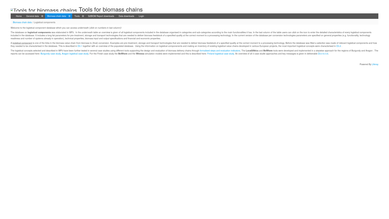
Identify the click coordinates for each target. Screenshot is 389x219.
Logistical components (44, 22)
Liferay (375, 64)
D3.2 (339, 45)
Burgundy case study (51, 53)
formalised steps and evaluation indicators (220, 50)
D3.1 (80, 45)
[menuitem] (19, 16)
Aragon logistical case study (75, 53)
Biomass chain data (22, 22)
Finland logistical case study (220, 53)
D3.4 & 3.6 (322, 53)
